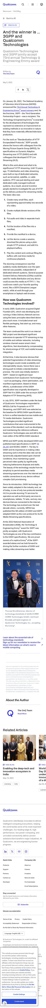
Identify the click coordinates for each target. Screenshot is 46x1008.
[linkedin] (23, 89)
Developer (6, 882)
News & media (29, 878)
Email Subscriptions (31, 886)
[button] (18, 927)
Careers (27, 869)
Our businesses (30, 882)
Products (6, 865)
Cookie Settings (19, 994)
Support (5, 869)
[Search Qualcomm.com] (23, 4)
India (16, 784)
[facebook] (18, 89)
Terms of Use (7, 919)
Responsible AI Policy (29, 923)
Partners (6, 873)
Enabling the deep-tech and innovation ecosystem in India (18, 771)
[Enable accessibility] (4, 1003)
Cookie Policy (27, 919)
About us (28, 865)
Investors (28, 873)
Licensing (7, 784)
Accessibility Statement (11, 923)
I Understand (19, 1001)
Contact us (6, 878)
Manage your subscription (12, 911)
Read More (22, 714)
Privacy (17, 919)
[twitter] (28, 89)
